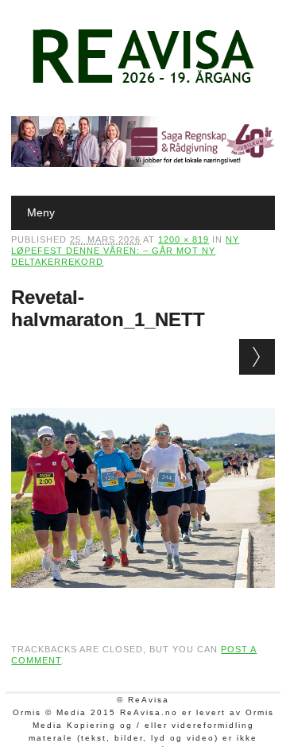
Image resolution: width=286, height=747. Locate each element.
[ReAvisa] (143, 83)
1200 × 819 (183, 239)
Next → (257, 357)
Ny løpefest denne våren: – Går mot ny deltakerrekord (125, 251)
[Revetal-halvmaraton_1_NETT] (142, 603)
